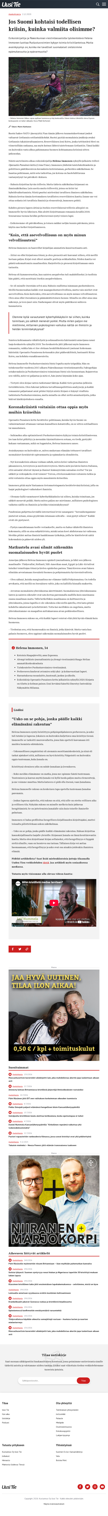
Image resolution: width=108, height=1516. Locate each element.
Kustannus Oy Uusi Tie (12, 1451)
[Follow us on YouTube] (102, 1486)
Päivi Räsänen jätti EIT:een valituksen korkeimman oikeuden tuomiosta (43, 1098)
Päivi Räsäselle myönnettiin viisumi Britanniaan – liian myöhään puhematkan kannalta (50, 1263)
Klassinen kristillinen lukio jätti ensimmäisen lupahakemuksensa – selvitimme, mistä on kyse (53, 1284)
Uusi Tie (5, 1410)
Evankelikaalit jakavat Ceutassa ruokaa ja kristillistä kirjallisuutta (40, 1301)
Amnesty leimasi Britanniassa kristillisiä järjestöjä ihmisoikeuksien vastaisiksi (46, 1089)
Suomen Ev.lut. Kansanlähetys (69, 1451)
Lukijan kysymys (63, 1435)
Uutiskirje (6, 1418)
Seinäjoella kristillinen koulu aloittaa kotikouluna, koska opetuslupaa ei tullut (46, 1116)
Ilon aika (5, 1414)
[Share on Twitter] (19, 949)
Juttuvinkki (60, 1414)
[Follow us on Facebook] (80, 1486)
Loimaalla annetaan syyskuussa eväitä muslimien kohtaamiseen (40, 1293)
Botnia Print (61, 1460)
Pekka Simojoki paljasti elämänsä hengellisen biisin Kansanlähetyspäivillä (44, 1107)
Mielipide (60, 1422)
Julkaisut (6, 1456)
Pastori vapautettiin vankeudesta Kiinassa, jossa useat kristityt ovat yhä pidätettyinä (50, 1136)
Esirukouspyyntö (63, 1431)
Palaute (59, 1418)
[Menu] (104, 4)
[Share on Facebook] (12, 949)
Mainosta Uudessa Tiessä (13, 1464)
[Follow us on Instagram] (95, 1486)
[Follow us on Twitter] (87, 1486)
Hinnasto (6, 1460)
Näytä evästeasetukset (54, 1503)
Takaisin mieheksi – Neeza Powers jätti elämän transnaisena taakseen (42, 1145)
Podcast (5, 1422)
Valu (58, 1456)
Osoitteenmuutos (64, 1426)
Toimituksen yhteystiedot (67, 1410)
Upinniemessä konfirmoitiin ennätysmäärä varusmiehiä (35, 1310)
